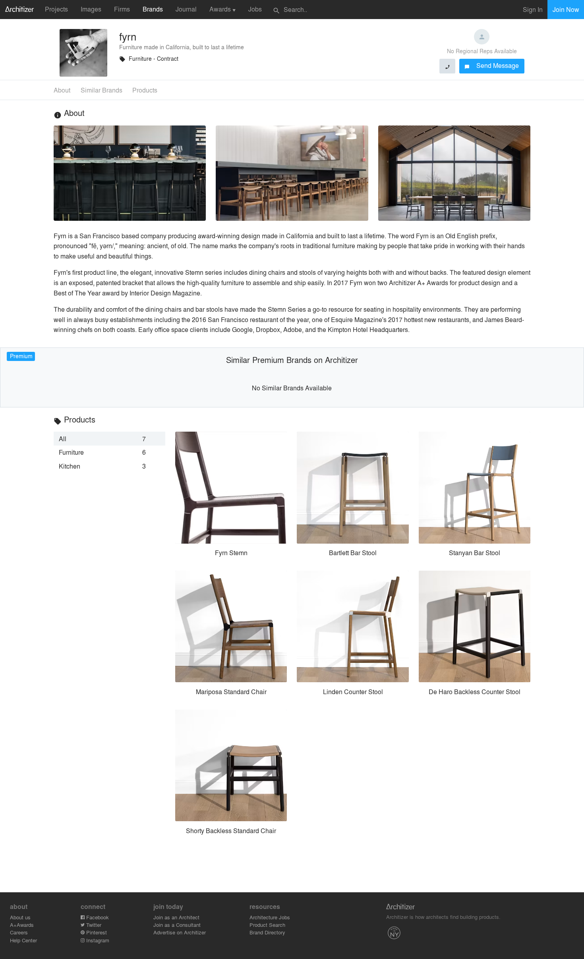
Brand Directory (267, 932)
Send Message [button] (491, 65)
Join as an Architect (176, 917)
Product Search (267, 924)
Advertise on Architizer (179, 932)
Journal (186, 9)
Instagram (97, 940)
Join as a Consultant (177, 924)
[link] (109, 438)
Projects (56, 9)
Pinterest (96, 932)
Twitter (93, 924)
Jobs (255, 9)
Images (91, 9)
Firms (122, 9)
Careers (19, 932)
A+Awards (22, 924)
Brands (153, 9)
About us (20, 917)
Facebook (97, 917)
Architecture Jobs (269, 917)
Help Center (23, 940)
